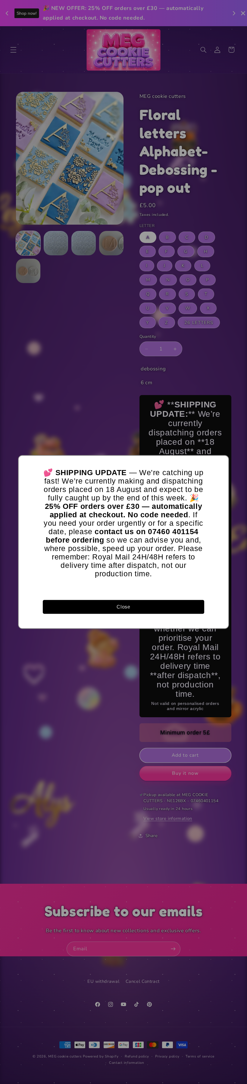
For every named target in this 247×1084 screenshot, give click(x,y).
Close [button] (123, 606)
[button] (221, 462)
